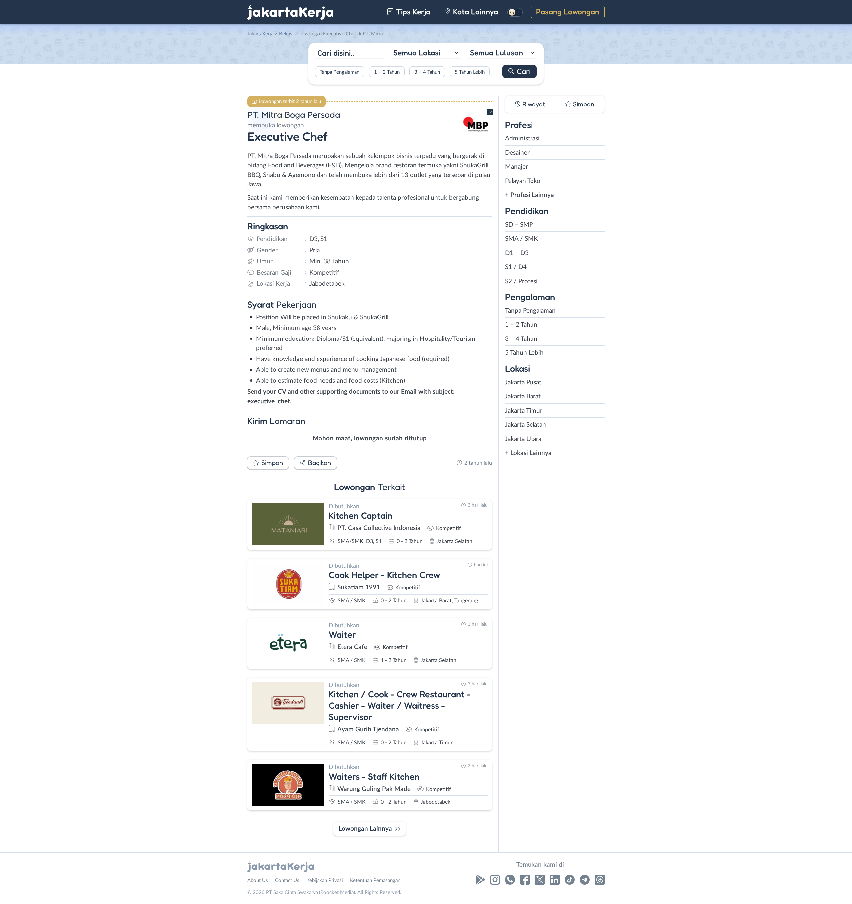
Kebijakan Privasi (324, 880)
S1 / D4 (516, 267)
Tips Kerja (412, 11)
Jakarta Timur (523, 411)
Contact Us (287, 880)
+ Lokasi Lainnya (528, 453)
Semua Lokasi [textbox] (416, 52)
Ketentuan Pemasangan (375, 880)
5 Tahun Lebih (470, 71)
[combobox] (426, 53)
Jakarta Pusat (523, 382)
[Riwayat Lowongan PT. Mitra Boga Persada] (475, 136)
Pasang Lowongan (567, 11)
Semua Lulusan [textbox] (496, 52)
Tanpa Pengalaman (339, 71)
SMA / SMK (521, 239)
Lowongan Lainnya (365, 829)
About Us (257, 880)
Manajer (516, 167)
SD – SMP (519, 225)
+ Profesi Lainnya (529, 195)
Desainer (517, 153)
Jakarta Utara (523, 439)
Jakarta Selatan (525, 425)
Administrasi (522, 138)
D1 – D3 (517, 253)
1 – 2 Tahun (387, 71)
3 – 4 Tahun (427, 71)
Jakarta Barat (523, 396)
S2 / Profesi (521, 281)
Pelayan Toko (522, 181)
